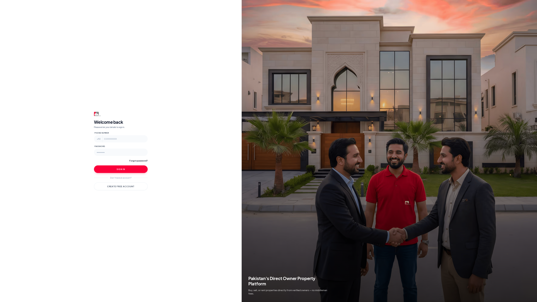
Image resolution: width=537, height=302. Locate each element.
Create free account (121, 186)
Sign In (121, 169)
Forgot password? (138, 160)
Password (100, 146)
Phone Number (102, 133)
